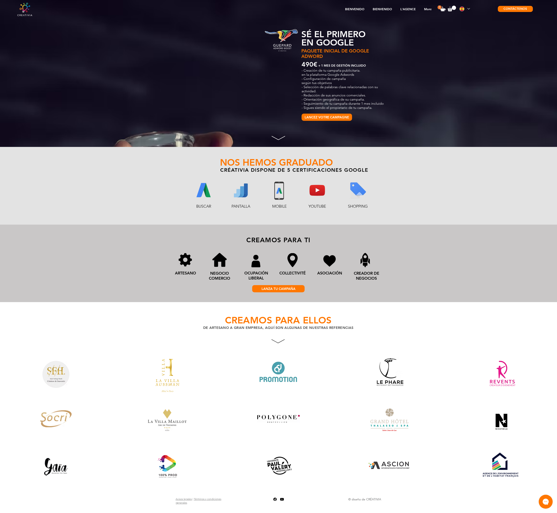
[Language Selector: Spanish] (464, 9)
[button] (408, 9)
